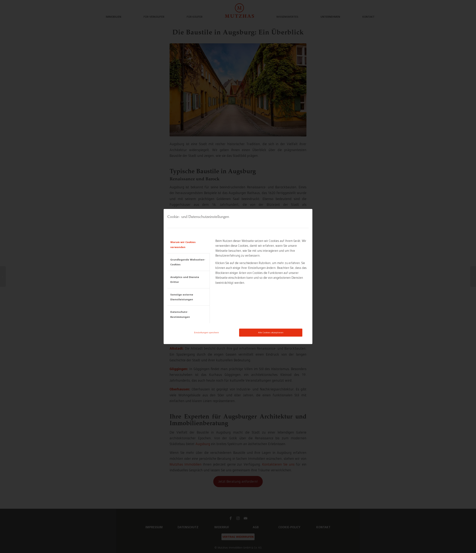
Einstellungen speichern (206, 332)
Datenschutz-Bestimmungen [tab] (180, 314)
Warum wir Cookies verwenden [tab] (183, 244)
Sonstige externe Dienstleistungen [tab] (181, 297)
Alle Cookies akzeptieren (270, 332)
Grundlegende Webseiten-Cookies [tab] (187, 262)
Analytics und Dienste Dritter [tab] (184, 279)
